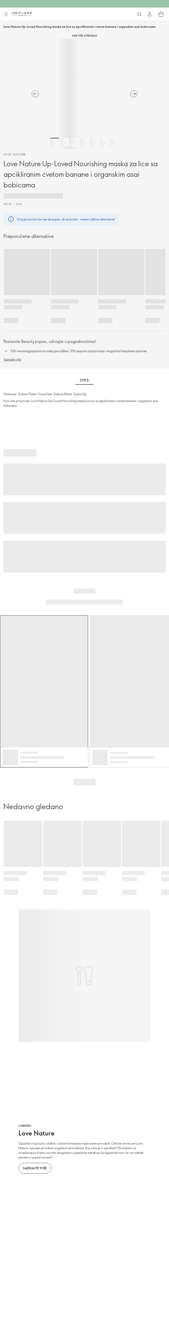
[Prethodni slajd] (35, 93)
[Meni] (6, 14)
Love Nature (15, 154)
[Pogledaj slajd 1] (54, 142)
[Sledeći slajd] (133, 93)
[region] (84, 94)
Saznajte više (12, 359)
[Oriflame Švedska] (22, 14)
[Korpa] (161, 14)
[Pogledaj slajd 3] (74, 142)
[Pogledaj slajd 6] (104, 142)
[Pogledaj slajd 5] (94, 142)
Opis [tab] (84, 380)
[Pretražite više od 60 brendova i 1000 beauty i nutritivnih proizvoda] (139, 14)
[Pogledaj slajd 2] (64, 142)
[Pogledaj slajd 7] (114, 142)
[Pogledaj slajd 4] (84, 142)
